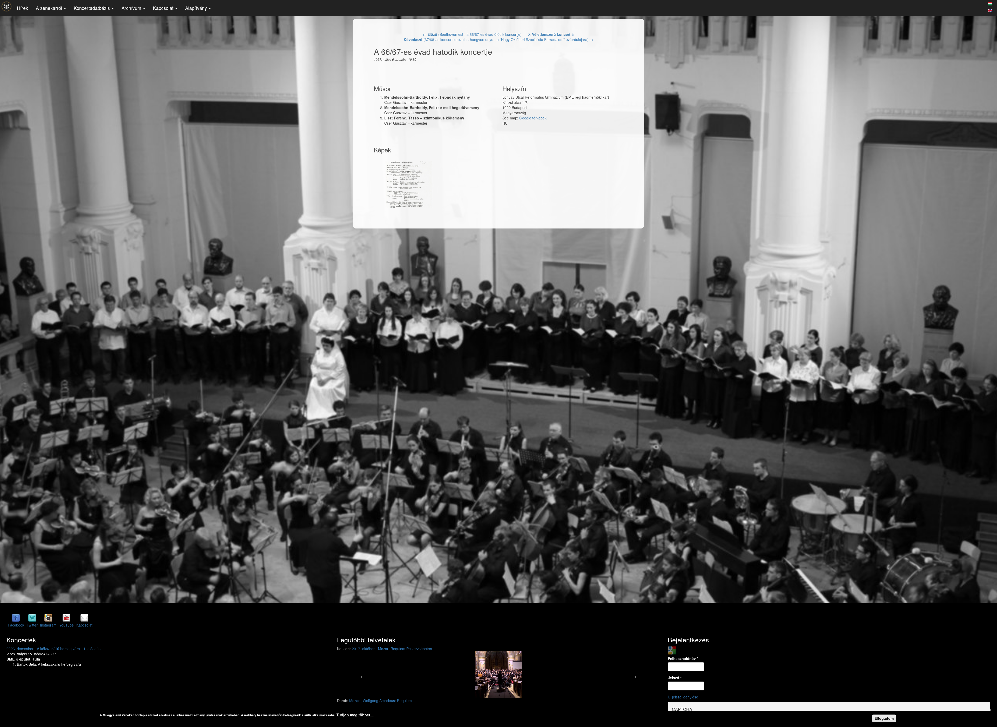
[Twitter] (32, 617)
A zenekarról (49, 7)
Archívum (132, 7)
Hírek (22, 7)
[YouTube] (66, 617)
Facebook (16, 625)
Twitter (32, 625)
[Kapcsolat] (84, 617)
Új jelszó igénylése (683, 696)
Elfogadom (884, 718)
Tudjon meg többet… (355, 714)
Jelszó (675, 677)
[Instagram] (48, 617)
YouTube (66, 625)
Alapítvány (196, 7)
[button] (361, 674)
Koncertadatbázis (92, 7)
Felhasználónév (683, 658)
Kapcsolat (164, 7)
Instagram (48, 625)
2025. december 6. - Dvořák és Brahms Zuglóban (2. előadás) (57, 648)
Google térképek (533, 117)
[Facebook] (16, 617)
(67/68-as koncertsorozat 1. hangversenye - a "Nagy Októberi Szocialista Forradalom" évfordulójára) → (498, 39)
